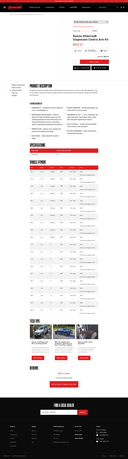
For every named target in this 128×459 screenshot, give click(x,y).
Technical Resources (58, 426)
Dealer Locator (78, 434)
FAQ (33, 442)
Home (11, 14)
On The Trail (78, 426)
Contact (98, 426)
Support (34, 426)
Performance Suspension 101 (60, 442)
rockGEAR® (73, 7)
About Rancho (78, 431)
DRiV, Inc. (122, 456)
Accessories (86, 7)
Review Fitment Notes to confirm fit (83, 27)
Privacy (104, 456)
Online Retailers (79, 438)
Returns (34, 431)
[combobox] (109, 7)
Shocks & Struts (34, 7)
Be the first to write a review (64, 384)
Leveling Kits (49, 7)
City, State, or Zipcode (48, 412)
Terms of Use (112, 456)
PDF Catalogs (56, 434)
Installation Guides (58, 431)
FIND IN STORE (101, 68)
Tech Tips (55, 438)
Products (16, 14)
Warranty (34, 434)
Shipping (34, 438)
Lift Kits (62, 7)
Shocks (12, 431)
